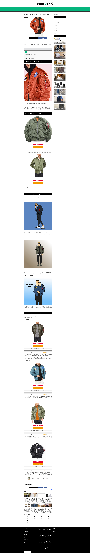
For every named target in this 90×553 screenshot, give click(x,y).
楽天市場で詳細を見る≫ (38, 144)
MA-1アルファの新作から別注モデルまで (30, 58)
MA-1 (29, 484)
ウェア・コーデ (26, 484)
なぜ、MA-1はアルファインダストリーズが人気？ (31, 54)
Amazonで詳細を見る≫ (38, 464)
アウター (32, 484)
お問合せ (54, 531)
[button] (65, 14)
